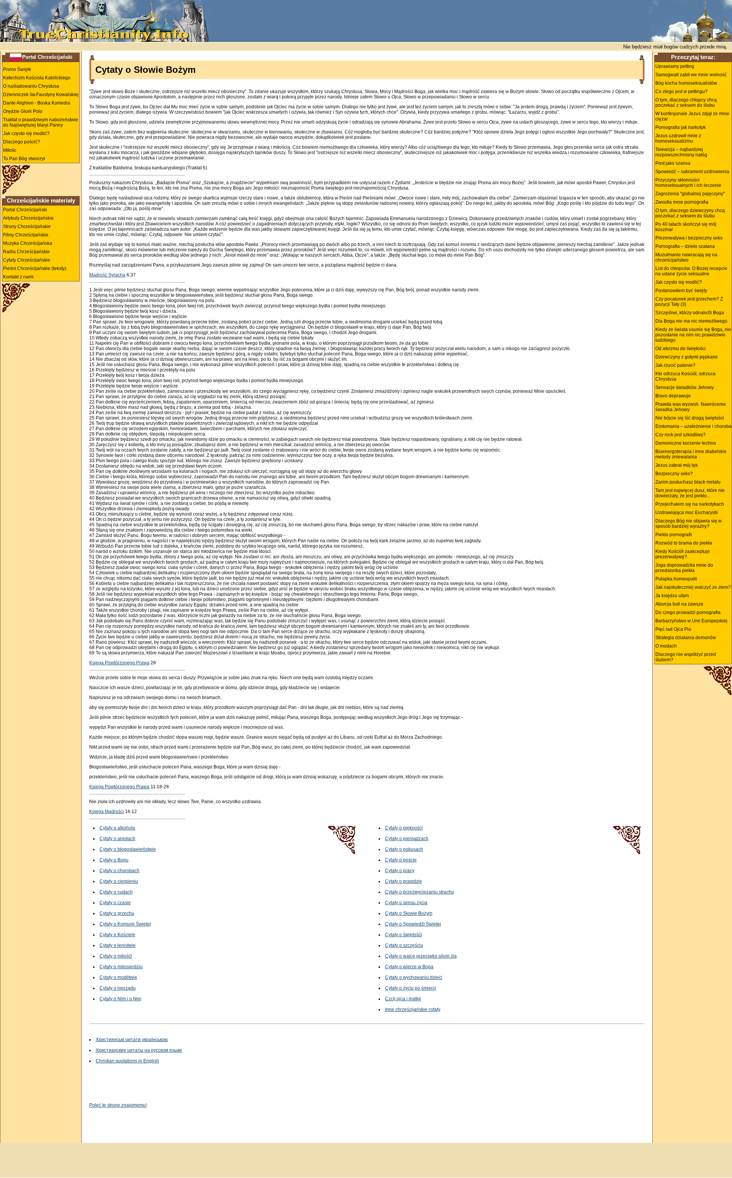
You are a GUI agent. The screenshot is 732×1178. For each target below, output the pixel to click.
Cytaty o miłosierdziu (121, 966)
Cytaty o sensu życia (406, 902)
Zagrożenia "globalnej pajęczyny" (690, 193)
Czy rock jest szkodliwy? (680, 434)
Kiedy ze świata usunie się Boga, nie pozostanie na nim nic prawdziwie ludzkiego (693, 335)
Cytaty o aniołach (117, 838)
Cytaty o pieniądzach (407, 838)
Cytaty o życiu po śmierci (410, 988)
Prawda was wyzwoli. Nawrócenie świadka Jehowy (690, 407)
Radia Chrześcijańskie (26, 251)
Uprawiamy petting (674, 66)
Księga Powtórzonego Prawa (119, 662)
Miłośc (9, 150)
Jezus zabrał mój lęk (676, 465)
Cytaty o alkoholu (117, 828)
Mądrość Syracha (107, 275)
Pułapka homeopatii (676, 579)
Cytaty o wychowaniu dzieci (413, 977)
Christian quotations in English (127, 1061)
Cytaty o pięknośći (404, 828)
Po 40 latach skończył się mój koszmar (685, 227)
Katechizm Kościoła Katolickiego (37, 77)
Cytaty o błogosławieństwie (128, 849)
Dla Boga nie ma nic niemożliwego (691, 321)
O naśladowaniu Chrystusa (31, 86)
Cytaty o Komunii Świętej (125, 924)
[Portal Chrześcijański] (15, 57)
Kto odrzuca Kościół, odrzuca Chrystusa (685, 376)
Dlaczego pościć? (21, 142)
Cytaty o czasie (115, 902)
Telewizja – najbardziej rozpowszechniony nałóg (681, 152)
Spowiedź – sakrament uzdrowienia (692, 171)
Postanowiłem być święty (681, 290)
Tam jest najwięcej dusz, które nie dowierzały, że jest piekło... (690, 493)
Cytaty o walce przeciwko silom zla (421, 956)
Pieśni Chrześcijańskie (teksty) (34, 268)
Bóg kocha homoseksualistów (686, 83)
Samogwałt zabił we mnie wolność (691, 74)
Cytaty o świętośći (403, 934)
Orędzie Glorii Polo (22, 111)
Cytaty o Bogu (114, 860)
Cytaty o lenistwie (118, 945)
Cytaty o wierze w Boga (409, 966)
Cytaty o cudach (116, 892)
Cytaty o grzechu (117, 913)
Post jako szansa (672, 163)
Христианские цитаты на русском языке (139, 1050)
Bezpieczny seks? (674, 473)
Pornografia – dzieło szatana (685, 246)
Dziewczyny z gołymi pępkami (686, 357)
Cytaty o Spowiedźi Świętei (413, 924)
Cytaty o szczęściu (404, 945)
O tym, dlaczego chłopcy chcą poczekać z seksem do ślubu (686, 102)
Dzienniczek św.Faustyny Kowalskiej (41, 94)
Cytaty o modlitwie (118, 977)
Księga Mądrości (106, 811)
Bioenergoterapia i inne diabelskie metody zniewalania (691, 454)
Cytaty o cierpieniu (119, 881)
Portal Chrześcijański (47, 57)
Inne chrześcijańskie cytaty (412, 1009)
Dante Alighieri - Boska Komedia (36, 103)
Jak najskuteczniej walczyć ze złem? (693, 587)
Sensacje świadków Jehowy (684, 387)
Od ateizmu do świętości (680, 348)
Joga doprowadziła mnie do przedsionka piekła (684, 567)
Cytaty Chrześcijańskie (26, 260)
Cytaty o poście (401, 860)
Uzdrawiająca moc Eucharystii (686, 512)
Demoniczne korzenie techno (685, 443)
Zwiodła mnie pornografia (681, 202)
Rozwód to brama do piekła (683, 543)
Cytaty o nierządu (118, 988)
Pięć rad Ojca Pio (673, 629)
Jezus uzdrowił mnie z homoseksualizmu (678, 138)
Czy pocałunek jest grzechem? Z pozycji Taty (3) (689, 301)
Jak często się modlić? (26, 133)
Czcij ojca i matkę (403, 998)
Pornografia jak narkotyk (680, 127)
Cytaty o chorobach (120, 870)
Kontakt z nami (18, 277)
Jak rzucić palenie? (675, 365)
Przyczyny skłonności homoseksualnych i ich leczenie (688, 182)
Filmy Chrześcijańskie (25, 235)
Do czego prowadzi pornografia (688, 612)
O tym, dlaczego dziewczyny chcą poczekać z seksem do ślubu (690, 213)
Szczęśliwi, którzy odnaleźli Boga (689, 312)
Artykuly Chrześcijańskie (28, 218)
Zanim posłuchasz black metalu (688, 482)
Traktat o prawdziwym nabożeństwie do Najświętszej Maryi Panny (40, 122)
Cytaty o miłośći (116, 956)
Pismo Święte (17, 69)
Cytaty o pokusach (404, 849)
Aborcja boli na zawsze (679, 604)
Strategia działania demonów (685, 637)
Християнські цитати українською (132, 1039)
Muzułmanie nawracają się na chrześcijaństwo (686, 257)
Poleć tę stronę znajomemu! (118, 1105)
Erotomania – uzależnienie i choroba (693, 426)
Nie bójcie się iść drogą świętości (689, 418)
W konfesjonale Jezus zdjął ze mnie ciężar (692, 116)
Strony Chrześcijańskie (27, 226)
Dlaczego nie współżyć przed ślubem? (685, 657)
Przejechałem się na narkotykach (689, 504)
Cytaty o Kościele (117, 934)
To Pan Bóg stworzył (24, 158)
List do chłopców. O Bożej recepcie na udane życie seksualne (691, 271)
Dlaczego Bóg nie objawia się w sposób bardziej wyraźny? (688, 523)
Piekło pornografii (673, 534)
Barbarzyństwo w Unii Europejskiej (691, 621)
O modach (666, 646)
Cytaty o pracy (399, 870)
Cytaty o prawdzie (403, 881)
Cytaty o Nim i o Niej (120, 998)
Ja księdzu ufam (672, 595)
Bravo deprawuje (673, 396)
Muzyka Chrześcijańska (27, 243)
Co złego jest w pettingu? (681, 91)
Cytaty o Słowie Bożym (408, 913)
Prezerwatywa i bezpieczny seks (688, 238)
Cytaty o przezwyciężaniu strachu (419, 892)
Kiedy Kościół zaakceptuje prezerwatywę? (682, 554)
